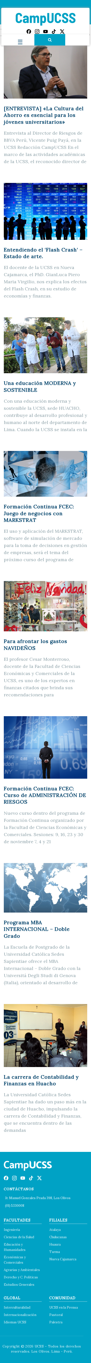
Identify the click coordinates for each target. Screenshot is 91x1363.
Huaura (55, 1244)
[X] (62, 31)
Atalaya (55, 1230)
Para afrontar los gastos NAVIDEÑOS (35, 644)
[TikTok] (54, 31)
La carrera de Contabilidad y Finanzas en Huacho (41, 1080)
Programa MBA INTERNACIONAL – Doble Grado (37, 929)
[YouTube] (45, 31)
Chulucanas (58, 1237)
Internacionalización (20, 1315)
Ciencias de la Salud (19, 1237)
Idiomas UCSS (15, 1322)
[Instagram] (37, 31)
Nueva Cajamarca (62, 1259)
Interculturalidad (17, 1307)
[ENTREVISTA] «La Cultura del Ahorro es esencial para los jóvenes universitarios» (44, 115)
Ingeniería (12, 1230)
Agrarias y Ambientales (22, 1270)
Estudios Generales (19, 1284)
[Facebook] (29, 31)
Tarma (54, 1252)
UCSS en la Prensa (63, 1307)
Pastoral (56, 1315)
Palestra (55, 1322)
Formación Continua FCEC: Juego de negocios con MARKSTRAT (39, 513)
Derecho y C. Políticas (21, 1277)
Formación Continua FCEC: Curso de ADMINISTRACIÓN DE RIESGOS (45, 795)
